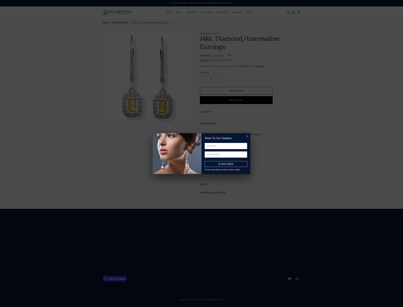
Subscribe (226, 164)
